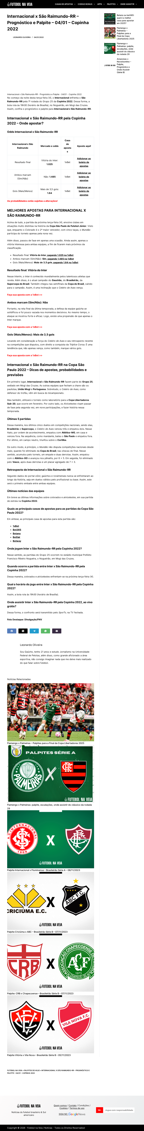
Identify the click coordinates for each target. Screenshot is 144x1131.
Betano (17, 533)
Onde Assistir (127, 4)
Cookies (63, 1108)
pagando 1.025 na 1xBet (60, 255)
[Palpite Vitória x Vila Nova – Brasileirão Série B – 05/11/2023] (50, 1024)
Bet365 (17, 529)
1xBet (16, 526)
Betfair (16, 537)
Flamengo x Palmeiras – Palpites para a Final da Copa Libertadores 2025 (45, 743)
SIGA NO (63, 1114)
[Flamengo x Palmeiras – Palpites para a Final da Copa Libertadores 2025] (50, 712)
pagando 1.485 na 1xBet (61, 258)
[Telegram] (34, 631)
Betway (17, 541)
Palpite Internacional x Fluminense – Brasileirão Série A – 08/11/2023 (43, 870)
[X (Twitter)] (23, 631)
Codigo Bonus (85, 4)
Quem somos (60, 1105)
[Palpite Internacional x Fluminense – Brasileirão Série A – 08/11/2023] (50, 839)
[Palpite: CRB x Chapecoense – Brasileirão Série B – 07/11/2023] (50, 963)
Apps (99, 4)
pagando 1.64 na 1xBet (65, 262)
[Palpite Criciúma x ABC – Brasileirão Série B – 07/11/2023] (50, 901)
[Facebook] (11, 631)
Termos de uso (76, 1108)
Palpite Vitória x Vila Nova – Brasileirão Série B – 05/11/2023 (39, 1055)
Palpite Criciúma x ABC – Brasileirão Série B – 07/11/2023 (37, 931)
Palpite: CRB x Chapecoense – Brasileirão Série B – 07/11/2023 (40, 993)
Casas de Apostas (64, 4)
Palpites (111, 4)
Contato (72, 1105)
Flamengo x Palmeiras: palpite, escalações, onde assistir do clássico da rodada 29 (126, 48)
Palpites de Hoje (32, 1070)
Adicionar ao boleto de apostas (84, 162)
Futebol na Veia (14, 1070)
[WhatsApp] (45, 631)
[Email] (56, 631)
